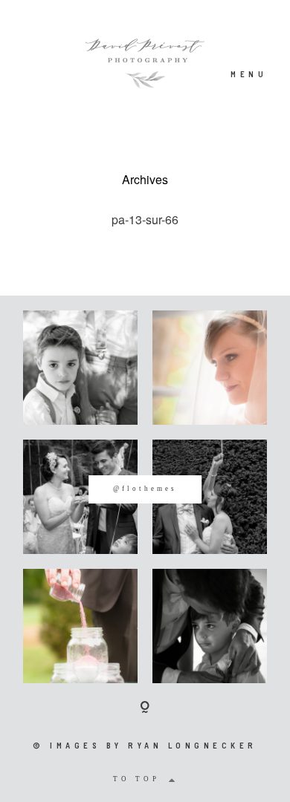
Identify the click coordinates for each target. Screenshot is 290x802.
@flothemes (145, 488)
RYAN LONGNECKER (192, 745)
